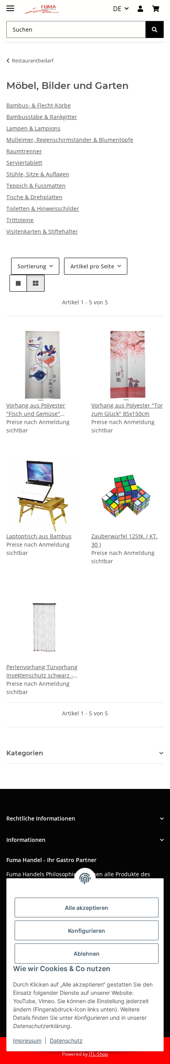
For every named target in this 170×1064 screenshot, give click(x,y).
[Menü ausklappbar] (10, 5)
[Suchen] (154, 29)
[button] (140, 9)
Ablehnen (87, 953)
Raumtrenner (24, 151)
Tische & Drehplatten (34, 197)
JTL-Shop (98, 1054)
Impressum (27, 1040)
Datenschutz (66, 1040)
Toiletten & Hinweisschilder (42, 208)
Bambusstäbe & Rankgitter (41, 117)
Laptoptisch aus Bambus (39, 536)
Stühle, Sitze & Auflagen (37, 174)
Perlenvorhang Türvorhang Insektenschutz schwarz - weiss (41, 671)
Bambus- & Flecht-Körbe (38, 105)
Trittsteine (20, 220)
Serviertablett (24, 162)
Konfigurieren (86, 930)
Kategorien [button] (24, 753)
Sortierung (31, 266)
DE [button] (117, 8)
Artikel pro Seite (92, 266)
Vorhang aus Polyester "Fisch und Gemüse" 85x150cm (35, 410)
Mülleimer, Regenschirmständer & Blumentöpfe (69, 139)
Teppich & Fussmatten (36, 185)
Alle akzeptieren (86, 907)
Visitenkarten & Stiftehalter (42, 231)
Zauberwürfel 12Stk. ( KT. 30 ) (124, 540)
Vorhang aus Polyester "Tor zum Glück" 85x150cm (127, 409)
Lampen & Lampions (33, 128)
